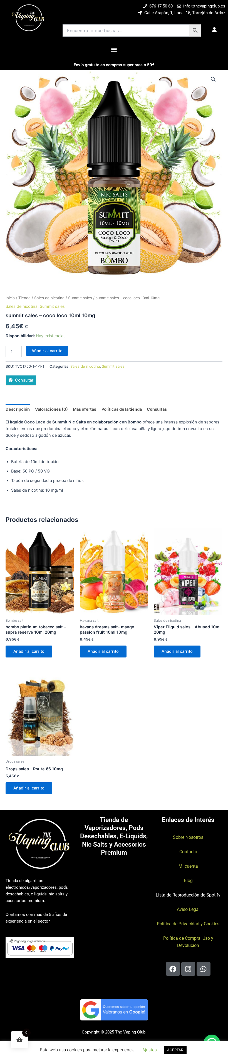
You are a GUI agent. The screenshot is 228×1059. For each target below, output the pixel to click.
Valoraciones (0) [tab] (51, 409)
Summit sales (80, 298)
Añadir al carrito (47, 350)
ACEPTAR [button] (175, 1050)
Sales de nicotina (49, 298)
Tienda (24, 298)
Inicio (10, 298)
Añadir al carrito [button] (28, 651)
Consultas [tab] (157, 409)
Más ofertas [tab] (84, 409)
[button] (114, 49)
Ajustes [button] (149, 1049)
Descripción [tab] (18, 409)
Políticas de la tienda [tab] (121, 409)
